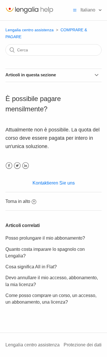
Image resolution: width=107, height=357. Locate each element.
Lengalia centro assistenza (29, 30)
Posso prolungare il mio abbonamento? (45, 238)
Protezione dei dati (83, 344)
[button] (74, 10)
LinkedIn (25, 165)
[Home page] (29, 13)
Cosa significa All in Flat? (31, 266)
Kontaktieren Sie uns (54, 183)
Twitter (17, 165)
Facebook (9, 165)
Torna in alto (17, 201)
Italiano (88, 9)
